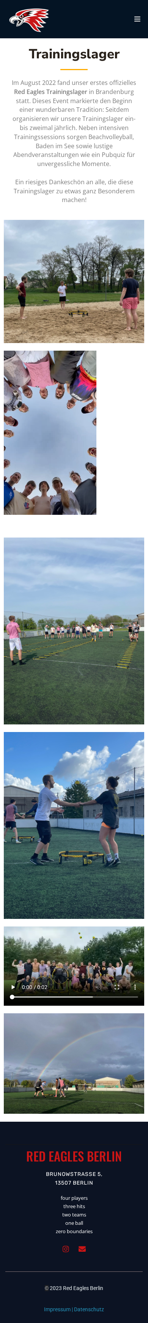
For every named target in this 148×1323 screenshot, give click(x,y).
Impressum (57, 1309)
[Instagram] (66, 1249)
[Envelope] (82, 1249)
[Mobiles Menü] (137, 19)
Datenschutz (89, 1309)
